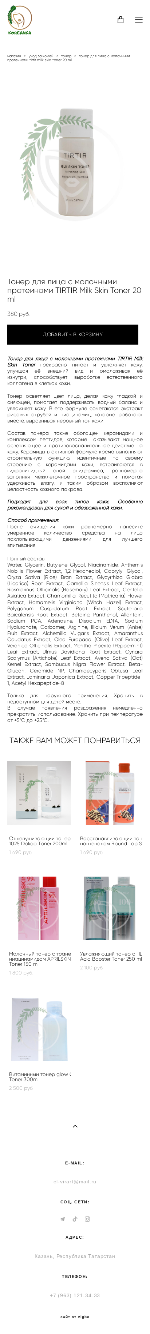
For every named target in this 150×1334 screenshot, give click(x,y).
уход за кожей (41, 56)
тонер (66, 56)
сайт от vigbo (75, 1317)
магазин (14, 56)
